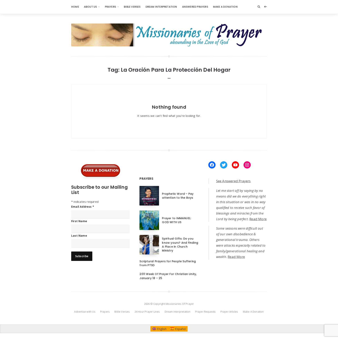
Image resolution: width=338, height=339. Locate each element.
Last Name (79, 235)
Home (75, 7)
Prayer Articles (229, 311)
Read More (258, 219)
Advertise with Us (84, 311)
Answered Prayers (195, 7)
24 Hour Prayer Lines (147, 311)
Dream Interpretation (161, 7)
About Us (90, 7)
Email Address (82, 206)
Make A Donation (225, 7)
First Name (79, 221)
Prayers (110, 7)
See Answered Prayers (233, 181)
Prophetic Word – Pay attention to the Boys (177, 196)
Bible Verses (132, 7)
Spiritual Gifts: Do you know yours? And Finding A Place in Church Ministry (180, 244)
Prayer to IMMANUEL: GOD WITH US (176, 220)
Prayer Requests (205, 311)
